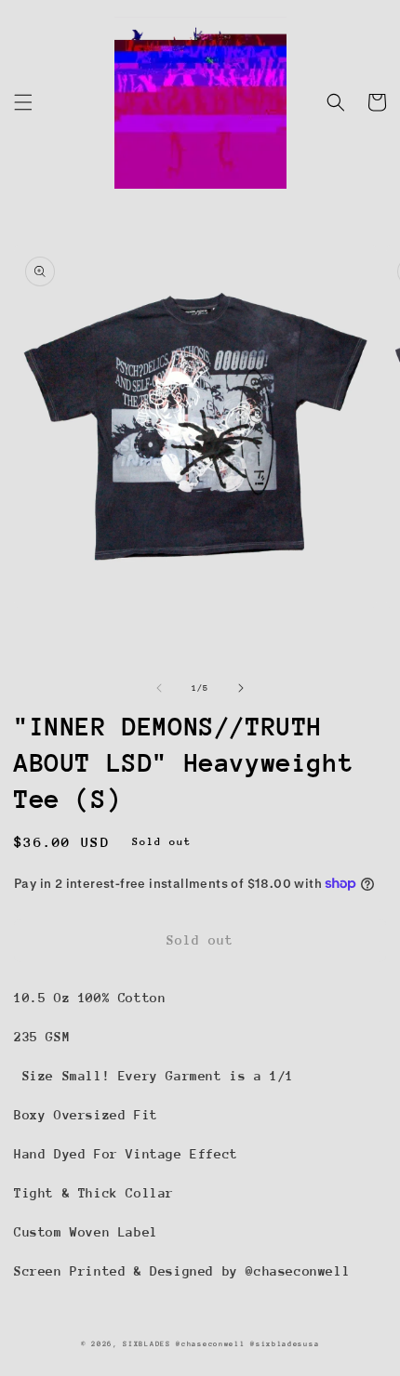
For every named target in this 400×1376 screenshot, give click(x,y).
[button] (23, 102)
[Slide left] (159, 688)
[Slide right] (240, 688)
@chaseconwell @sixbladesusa (247, 1344)
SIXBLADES (146, 1344)
